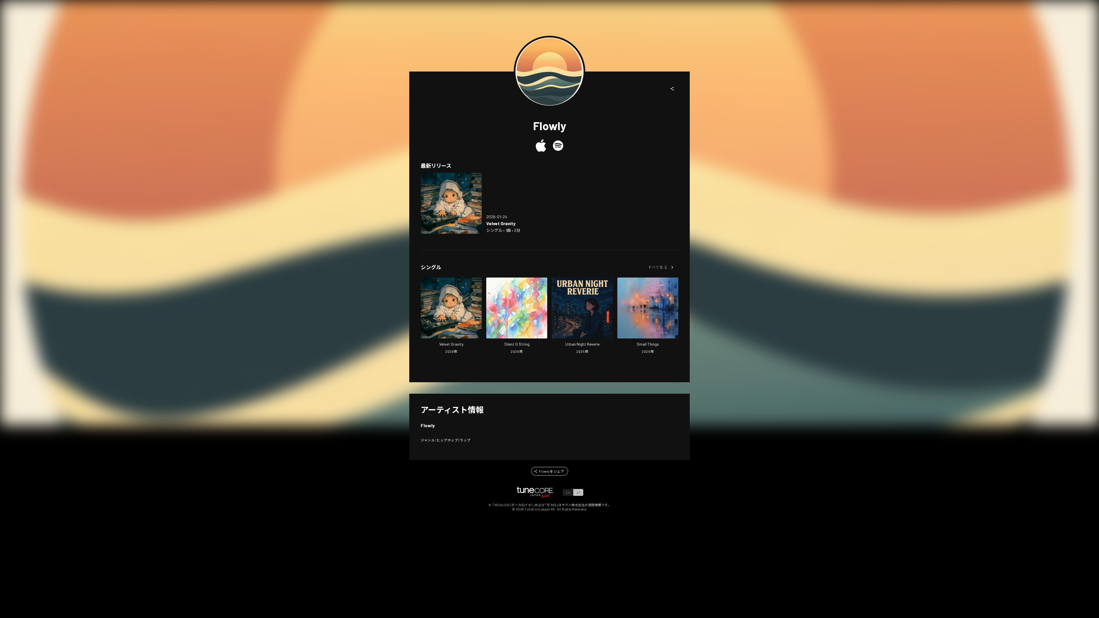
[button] (672, 88)
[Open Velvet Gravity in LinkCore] (451, 203)
